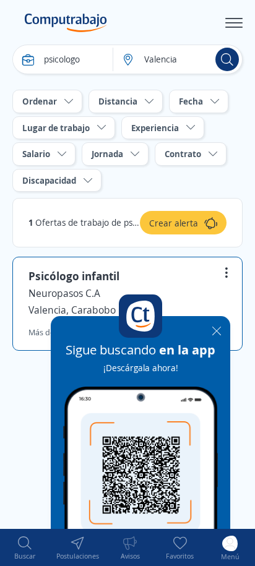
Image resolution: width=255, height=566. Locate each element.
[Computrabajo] (66, 23)
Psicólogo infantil (73, 275)
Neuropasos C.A (64, 293)
